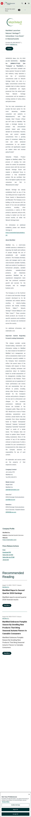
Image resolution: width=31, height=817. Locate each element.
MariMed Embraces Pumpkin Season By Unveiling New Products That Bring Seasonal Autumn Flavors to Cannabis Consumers (14, 628)
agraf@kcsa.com (10, 499)
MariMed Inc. (13, 44)
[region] (15, 804)
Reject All (15, 809)
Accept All (15, 814)
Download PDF (7, 552)
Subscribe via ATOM (8, 557)
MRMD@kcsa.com (11, 512)
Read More (7, 605)
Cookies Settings (15, 805)
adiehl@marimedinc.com (12, 489)
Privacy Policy (5, 801)
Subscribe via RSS (8, 555)
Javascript (6, 560)
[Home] (8, 3)
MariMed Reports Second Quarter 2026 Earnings (13, 591)
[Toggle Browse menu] (25, 10)
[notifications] (25, 3)
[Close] (29, 794)
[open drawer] (28, 3)
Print (4, 550)
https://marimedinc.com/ (9, 540)
